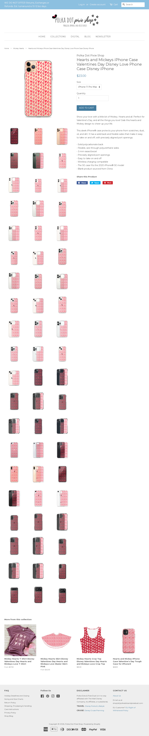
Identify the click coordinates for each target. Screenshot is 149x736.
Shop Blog (8, 716)
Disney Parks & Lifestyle (94, 706)
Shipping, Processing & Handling (18, 706)
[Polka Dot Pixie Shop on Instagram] (52, 697)
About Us (117, 696)
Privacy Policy (10, 713)
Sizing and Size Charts (13, 699)
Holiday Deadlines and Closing (16, 696)
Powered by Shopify (92, 724)
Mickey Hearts (18, 48)
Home (41, 36)
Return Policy (10, 702)
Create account (97, 4)
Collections (58, 36)
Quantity (81, 93)
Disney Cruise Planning (94, 710)
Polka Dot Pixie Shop (74, 724)
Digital (75, 36)
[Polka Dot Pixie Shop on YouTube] (58, 697)
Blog (87, 36)
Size (79, 82)
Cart (116, 4)
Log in (81, 4)
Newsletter (103, 36)
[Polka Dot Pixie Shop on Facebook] (42, 697)
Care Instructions (11, 709)
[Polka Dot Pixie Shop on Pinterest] (47, 697)
